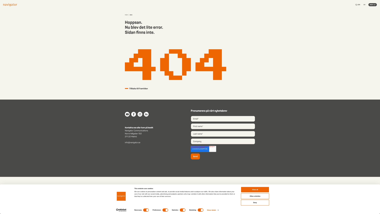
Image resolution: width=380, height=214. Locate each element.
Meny (371, 5)
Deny (255, 202)
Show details (211, 210)
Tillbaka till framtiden (138, 88)
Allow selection (255, 196)
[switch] (165, 210)
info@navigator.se (132, 142)
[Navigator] (10, 4)
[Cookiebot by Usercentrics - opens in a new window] (121, 210)
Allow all (255, 189)
